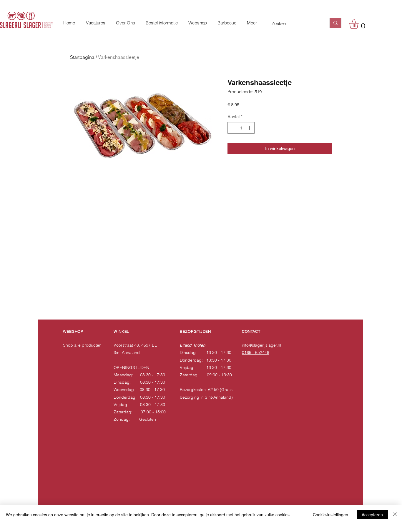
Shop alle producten (82, 345)
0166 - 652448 (255, 352)
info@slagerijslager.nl (261, 345)
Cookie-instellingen (330, 515)
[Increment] (250, 127)
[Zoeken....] (335, 23)
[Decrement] (232, 127)
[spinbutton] (241, 127)
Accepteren (372, 515)
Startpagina (82, 57)
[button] (359, 24)
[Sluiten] (394, 514)
